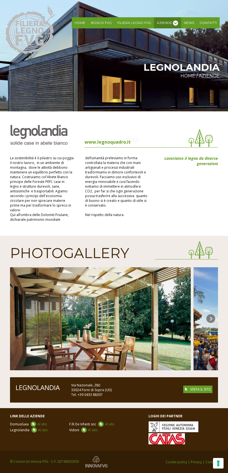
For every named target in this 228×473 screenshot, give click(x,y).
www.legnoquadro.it (108, 142)
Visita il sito (200, 389)
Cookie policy (176, 462)
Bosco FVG (101, 23)
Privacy (196, 462)
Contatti (208, 23)
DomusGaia (28, 424)
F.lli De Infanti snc (92, 424)
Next (210, 318)
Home (80, 23)
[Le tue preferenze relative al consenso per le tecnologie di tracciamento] (218, 463)
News (189, 23)
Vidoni (83, 430)
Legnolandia (29, 430)
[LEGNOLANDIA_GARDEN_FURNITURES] (100, 318)
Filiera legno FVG (134, 23)
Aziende (209, 76)
